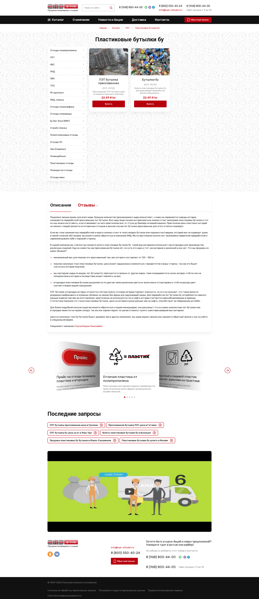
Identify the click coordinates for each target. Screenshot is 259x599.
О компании (81, 20)
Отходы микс (57, 177)
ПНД (52, 71)
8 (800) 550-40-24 (170, 6)
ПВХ (52, 78)
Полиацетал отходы (61, 170)
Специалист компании (76, 326)
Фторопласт (57, 92)
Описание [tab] (60, 205)
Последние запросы (74, 414)
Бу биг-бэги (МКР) (60, 121)
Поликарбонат (58, 156)
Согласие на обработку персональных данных (71, 590)
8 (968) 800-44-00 (131, 7)
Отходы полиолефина (62, 106)
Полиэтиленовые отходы (64, 135)
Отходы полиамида (61, 113)
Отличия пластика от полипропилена (120, 379)
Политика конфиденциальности (64, 595)
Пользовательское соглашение (79, 582)
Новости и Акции (110, 20)
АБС (52, 64)
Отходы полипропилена (63, 50)
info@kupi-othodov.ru (170, 10)
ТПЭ (52, 85)
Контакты (162, 20)
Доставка (139, 20)
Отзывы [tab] (86, 205)
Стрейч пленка (58, 128)
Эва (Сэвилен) (58, 149)
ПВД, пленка (57, 99)
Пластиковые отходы (62, 163)
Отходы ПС (56, 142)
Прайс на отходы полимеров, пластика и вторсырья (76, 378)
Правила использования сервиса (165, 590)
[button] (31, 370)
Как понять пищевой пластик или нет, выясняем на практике (179, 378)
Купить (108, 104)
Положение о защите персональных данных (122, 590)
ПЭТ (52, 57)
